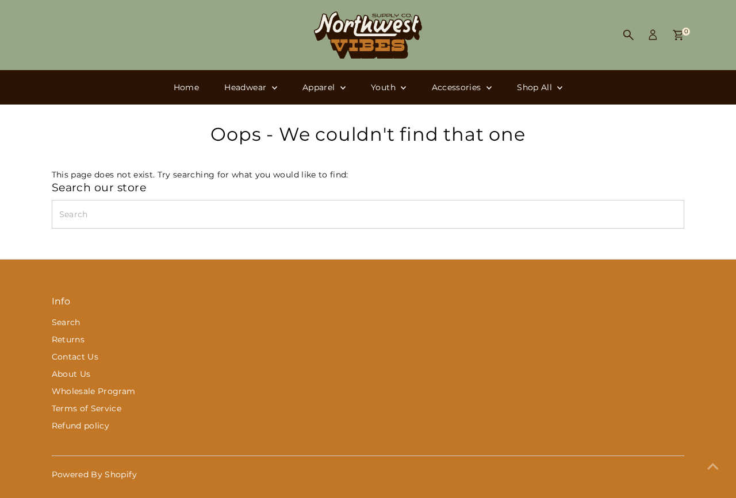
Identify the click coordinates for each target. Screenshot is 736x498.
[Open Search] (628, 35)
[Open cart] (678, 35)
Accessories (458, 87)
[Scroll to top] (713, 466)
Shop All (535, 87)
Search (66, 322)
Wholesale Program (94, 391)
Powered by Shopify (94, 474)
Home (186, 87)
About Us (71, 374)
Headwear (246, 87)
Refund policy (81, 425)
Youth (384, 87)
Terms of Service (87, 408)
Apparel (320, 87)
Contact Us (75, 357)
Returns (68, 339)
